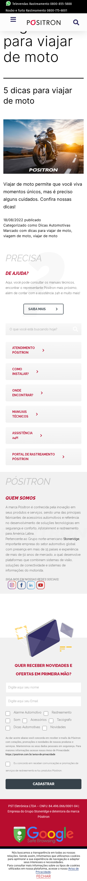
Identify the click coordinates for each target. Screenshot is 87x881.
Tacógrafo (64, 719)
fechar (43, 876)
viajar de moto (45, 236)
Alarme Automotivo (27, 712)
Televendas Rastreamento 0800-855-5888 (42, 4)
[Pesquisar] (75, 329)
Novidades (58, 727)
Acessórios (39, 719)
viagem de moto (17, 236)
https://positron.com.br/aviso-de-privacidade (30, 754)
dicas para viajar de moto (49, 230)
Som (17, 719)
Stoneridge (71, 539)
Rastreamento (62, 712)
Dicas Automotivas (54, 225)
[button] (76, 22)
